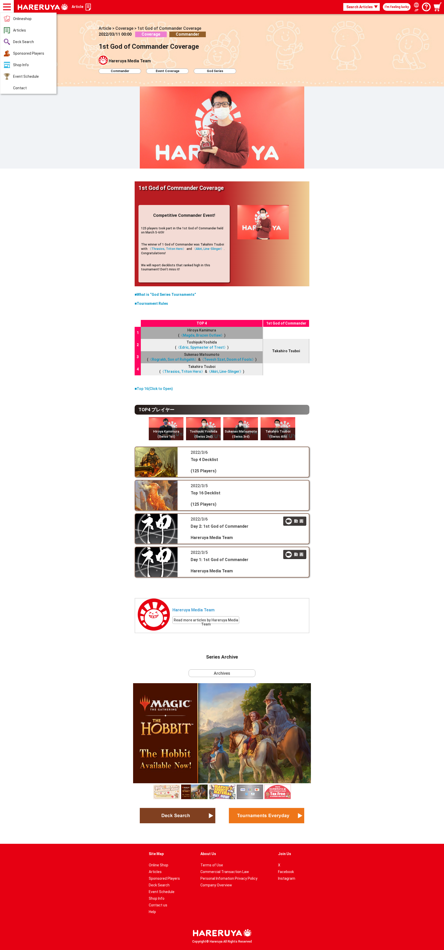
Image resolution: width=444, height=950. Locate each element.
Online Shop (158, 865)
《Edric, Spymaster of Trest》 (201, 347)
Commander (120, 71)
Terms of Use (211, 865)
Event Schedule (26, 76)
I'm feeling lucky (397, 7)
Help (152, 912)
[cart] (438, 7)
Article (77, 7)
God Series (215, 71)
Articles (19, 30)
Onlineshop (22, 19)
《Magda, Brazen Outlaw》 (201, 335)
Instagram (286, 878)
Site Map (156, 854)
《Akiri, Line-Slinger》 (208, 249)
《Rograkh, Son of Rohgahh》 (173, 359)
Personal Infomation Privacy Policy (228, 878)
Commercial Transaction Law (224, 872)
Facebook (286, 872)
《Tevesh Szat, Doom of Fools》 (227, 359)
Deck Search (23, 42)
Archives (222, 673)
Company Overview (216, 885)
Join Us (284, 854)
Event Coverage (167, 71)
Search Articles (359, 7)
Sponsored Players (28, 53)
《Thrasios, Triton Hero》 (167, 249)
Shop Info (21, 65)
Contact (20, 88)
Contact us (158, 905)
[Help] (426, 7)
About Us (208, 854)
